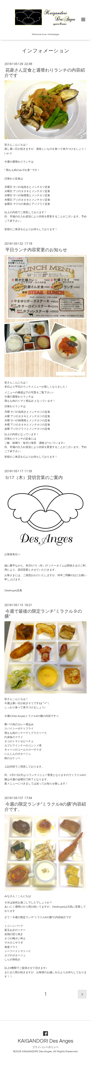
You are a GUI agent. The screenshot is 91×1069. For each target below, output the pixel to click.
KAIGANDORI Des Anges (45, 1041)
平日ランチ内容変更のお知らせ (36, 250)
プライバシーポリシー (45, 1047)
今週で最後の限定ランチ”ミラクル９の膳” (43, 614)
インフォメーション (45, 51)
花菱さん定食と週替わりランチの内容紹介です (44, 73)
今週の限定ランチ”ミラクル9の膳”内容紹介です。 (45, 807)
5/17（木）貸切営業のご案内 (34, 477)
